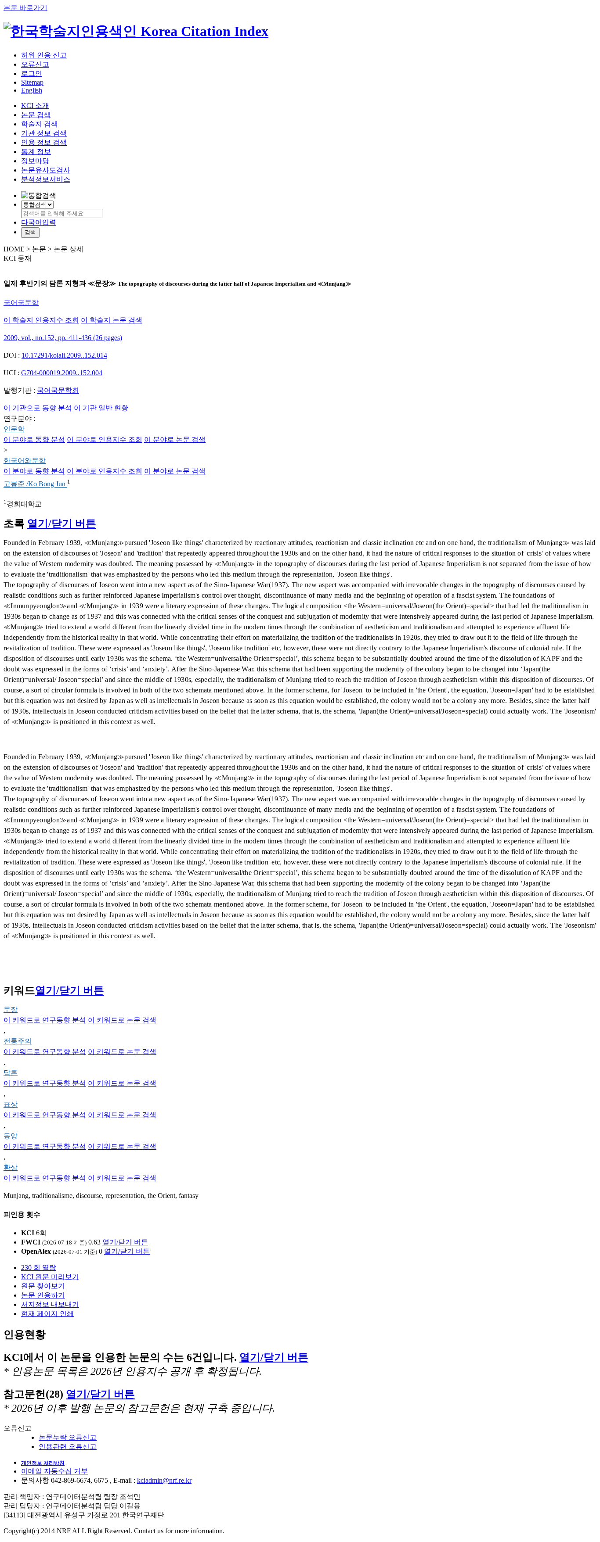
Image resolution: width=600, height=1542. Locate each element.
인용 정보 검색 (44, 142)
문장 (11, 1009)
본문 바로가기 (25, 7)
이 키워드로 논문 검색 (122, 1020)
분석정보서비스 (45, 179)
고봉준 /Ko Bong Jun (35, 484)
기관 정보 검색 (44, 133)
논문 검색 (36, 114)
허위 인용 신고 (44, 55)
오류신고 (35, 64)
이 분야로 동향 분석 (34, 439)
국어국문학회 (58, 390)
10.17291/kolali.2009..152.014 (64, 355)
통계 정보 (36, 151)
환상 (11, 1167)
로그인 (31, 73)
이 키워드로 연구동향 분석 (45, 1020)
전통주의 (18, 1041)
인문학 (14, 429)
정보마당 (35, 161)
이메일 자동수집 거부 (54, 1471)
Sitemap (32, 82)
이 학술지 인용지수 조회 (41, 320)
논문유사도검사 (45, 170)
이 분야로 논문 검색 (175, 439)
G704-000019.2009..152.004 (61, 373)
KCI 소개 (35, 105)
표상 (11, 1104)
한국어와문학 (25, 460)
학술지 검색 (39, 124)
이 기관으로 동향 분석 (38, 408)
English (31, 90)
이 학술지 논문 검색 (111, 320)
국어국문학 (21, 302)
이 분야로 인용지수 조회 (104, 439)
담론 (11, 1072)
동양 (11, 1136)
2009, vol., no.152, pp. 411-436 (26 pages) (63, 337)
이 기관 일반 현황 (101, 408)
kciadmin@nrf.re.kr (164, 1480)
